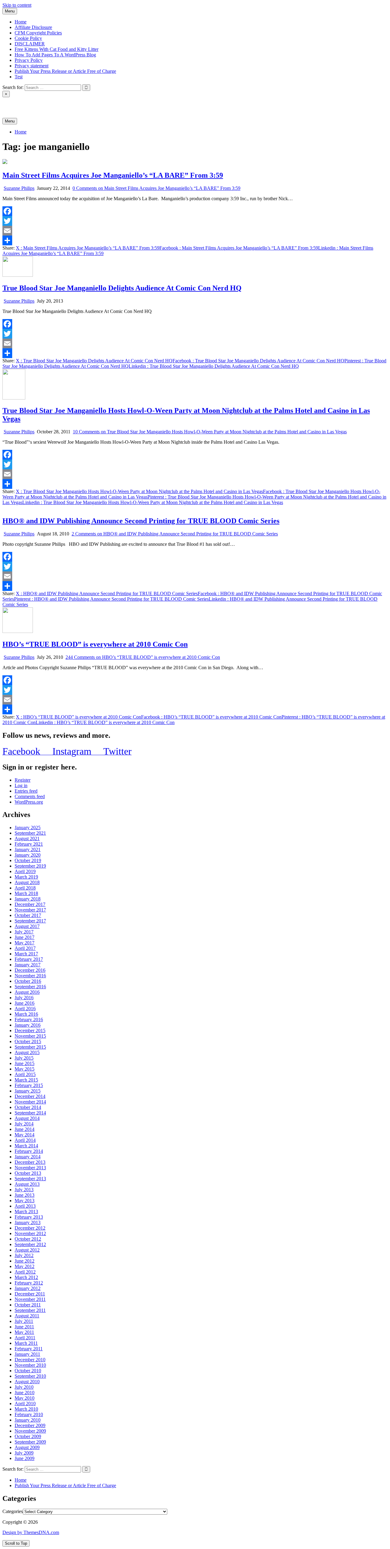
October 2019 (28, 860)
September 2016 (30, 986)
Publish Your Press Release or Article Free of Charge (65, 71)
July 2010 (24, 1387)
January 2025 (28, 827)
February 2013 (29, 1217)
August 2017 (27, 926)
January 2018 (28, 898)
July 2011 (24, 1321)
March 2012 (26, 1277)
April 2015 (25, 1074)
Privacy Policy (29, 60)
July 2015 (24, 1057)
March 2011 (26, 1343)
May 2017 (24, 942)
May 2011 (24, 1332)
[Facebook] (195, 211)
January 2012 (28, 1288)
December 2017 (30, 904)
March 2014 (26, 1145)
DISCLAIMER (30, 43)
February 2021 (29, 844)
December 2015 (30, 1030)
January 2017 (28, 964)
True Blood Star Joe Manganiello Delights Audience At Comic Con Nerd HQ (122, 288)
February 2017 (29, 959)
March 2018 (26, 893)
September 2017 (30, 920)
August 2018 (27, 882)
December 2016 (30, 970)
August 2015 (27, 1052)
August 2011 (27, 1315)
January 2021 (28, 849)
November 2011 (30, 1299)
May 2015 (24, 1068)
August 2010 (27, 1381)
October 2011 (28, 1304)
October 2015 (28, 1041)
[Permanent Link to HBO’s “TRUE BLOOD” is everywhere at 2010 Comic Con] (17, 631)
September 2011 (30, 1310)
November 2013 (30, 1167)
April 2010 (25, 1403)
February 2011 (29, 1348)
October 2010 (28, 1370)
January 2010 (28, 1420)
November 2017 (30, 909)
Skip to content (16, 5)
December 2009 (30, 1425)
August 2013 (27, 1184)
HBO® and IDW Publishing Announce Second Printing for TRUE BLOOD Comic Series (140, 521)
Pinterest (111, 599)
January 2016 (28, 1025)
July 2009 (24, 1452)
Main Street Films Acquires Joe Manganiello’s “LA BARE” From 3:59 (112, 175)
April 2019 (25, 871)
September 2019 (30, 866)
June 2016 (24, 1003)
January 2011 (27, 1354)
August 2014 (27, 1118)
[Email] (195, 231)
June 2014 (24, 1129)
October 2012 (28, 1239)
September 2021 (30, 833)
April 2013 (25, 1206)
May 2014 (24, 1134)
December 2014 (30, 1096)
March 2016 (26, 1014)
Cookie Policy (28, 38)
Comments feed (30, 796)
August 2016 (27, 992)
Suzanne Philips (19, 188)
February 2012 (29, 1282)
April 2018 (25, 887)
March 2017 (26, 953)
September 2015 (30, 1047)
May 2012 (24, 1266)
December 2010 (30, 1359)
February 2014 (29, 1151)
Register (22, 780)
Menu (10, 11)
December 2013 (30, 1162)
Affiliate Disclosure (33, 27)
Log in (21, 785)
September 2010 (30, 1376)
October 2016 (28, 981)
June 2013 (24, 1195)
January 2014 (28, 1156)
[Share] (195, 240)
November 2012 (30, 1233)
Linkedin (214, 366)
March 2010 (26, 1409)
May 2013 (24, 1200)
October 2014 (28, 1107)
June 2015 (24, 1063)
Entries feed (26, 791)
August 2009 (27, 1447)
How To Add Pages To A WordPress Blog (55, 54)
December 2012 (30, 1228)
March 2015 (26, 1079)
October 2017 (28, 915)
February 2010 (29, 1414)
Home (21, 21)
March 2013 (26, 1211)
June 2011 (24, 1326)
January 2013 (28, 1222)
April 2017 (25, 948)
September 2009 (30, 1441)
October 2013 (28, 1173)
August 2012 (27, 1249)
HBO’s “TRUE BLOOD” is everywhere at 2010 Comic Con (95, 644)
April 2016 (25, 1008)
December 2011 (30, 1293)
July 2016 (24, 997)
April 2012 (25, 1271)
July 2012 (24, 1255)
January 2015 (28, 1090)
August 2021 (27, 838)
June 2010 (24, 1392)
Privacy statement (31, 65)
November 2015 (30, 1036)
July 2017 (24, 931)
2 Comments (175, 533)
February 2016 (29, 1019)
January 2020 (28, 855)
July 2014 (24, 1123)
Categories (12, 1511)
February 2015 (29, 1085)
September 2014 (30, 1112)
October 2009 (28, 1436)
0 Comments (156, 188)
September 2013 (30, 1178)
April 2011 (25, 1337)
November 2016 (30, 975)
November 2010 (30, 1365)
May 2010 (24, 1398)
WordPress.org (29, 802)
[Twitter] (195, 221)
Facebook (238, 247)
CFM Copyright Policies (38, 32)
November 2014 (30, 1101)
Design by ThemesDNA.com (30, 1532)
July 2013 (24, 1189)
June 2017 (24, 937)
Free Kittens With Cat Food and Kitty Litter (56, 49)
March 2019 (26, 876)
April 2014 (25, 1140)
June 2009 (24, 1458)
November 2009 (30, 1431)
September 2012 (30, 1244)
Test (19, 76)
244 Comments (143, 657)
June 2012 (24, 1260)
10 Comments (210, 431)
